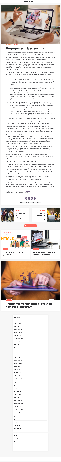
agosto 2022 (17, 382)
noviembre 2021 (18, 403)
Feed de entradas (19, 441)
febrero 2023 (17, 375)
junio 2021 (17, 419)
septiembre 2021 (18, 409)
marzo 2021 (17, 428)
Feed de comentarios (19, 445)
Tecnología (38, 202)
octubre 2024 (17, 335)
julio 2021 (17, 416)
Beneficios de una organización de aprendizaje (21, 216)
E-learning (15, 44)
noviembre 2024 (18, 332)
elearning (22, 202)
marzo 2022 (17, 391)
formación (33, 202)
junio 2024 (17, 348)
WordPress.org (18, 448)
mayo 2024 (17, 351)
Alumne (28, 191)
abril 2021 (17, 425)
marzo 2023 (17, 372)
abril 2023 (17, 369)
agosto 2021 (17, 412)
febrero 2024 (17, 354)
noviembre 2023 (18, 363)
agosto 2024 (17, 341)
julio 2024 (17, 344)
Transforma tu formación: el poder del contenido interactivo (29, 305)
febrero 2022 (17, 394)
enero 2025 (17, 326)
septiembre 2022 (18, 378)
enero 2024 (17, 357)
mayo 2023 (17, 366)
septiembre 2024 (18, 338)
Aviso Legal (57, 458)
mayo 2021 (17, 422)
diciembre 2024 (18, 329)
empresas (27, 202)
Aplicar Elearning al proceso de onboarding (41, 216)
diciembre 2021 (18, 400)
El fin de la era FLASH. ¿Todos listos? (13, 253)
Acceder (16, 438)
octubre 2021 (17, 406)
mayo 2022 (17, 388)
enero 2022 (17, 397)
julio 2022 (17, 385)
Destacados (9, 44)
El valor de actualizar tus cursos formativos (44, 253)
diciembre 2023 (18, 360)
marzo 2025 (17, 320)
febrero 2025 (17, 323)
